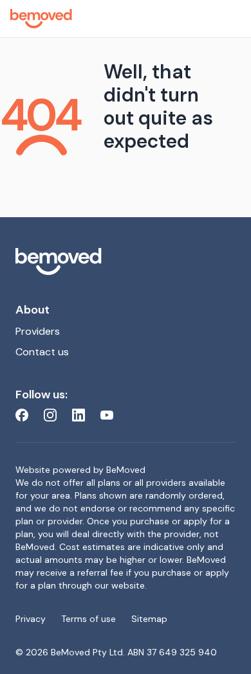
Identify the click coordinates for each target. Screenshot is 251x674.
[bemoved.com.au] (125, 261)
